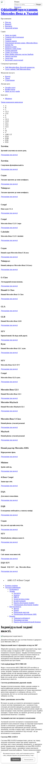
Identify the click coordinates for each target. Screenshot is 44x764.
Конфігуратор (10, 89)
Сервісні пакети (11, 41)
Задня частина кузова (21, 599)
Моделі (16, 608)
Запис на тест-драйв (12, 91)
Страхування (10, 80)
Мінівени (8, 98)
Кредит (7, 76)
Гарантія (8, 39)
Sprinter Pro (9, 45)
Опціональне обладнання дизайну (26, 605)
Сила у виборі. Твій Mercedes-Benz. (18, 69)
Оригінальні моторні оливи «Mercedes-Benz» (21, 43)
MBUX (16, 597)
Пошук (38, 4)
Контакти (17, 7)
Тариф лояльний (11, 50)
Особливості (14, 589)
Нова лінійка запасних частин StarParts (19, 54)
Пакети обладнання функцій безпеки (27, 622)
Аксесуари (9, 58)
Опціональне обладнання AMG (25, 614)
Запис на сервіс (10, 35)
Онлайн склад (10, 87)
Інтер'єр (16, 595)
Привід (16, 610)
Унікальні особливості (22, 618)
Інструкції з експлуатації (14, 60)
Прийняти (15, 759)
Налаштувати (28, 759)
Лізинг (7, 78)
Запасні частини (11, 56)
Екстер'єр (17, 593)
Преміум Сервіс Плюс (13, 49)
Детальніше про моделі (9, 155)
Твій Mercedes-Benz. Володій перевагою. (20, 67)
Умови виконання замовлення (12, 102)
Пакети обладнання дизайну (24, 603)
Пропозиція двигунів (21, 612)
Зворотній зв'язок (11, 28)
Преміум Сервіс (11, 47)
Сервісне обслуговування (14, 37)
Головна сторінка (11, 585)
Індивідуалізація (20, 601)
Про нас (8, 22)
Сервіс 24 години (11, 52)
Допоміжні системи (21, 620)
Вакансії (8, 24)
